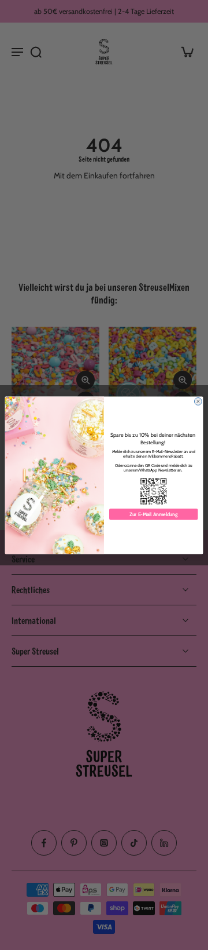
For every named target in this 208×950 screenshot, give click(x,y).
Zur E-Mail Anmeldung (153, 514)
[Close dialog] (198, 401)
